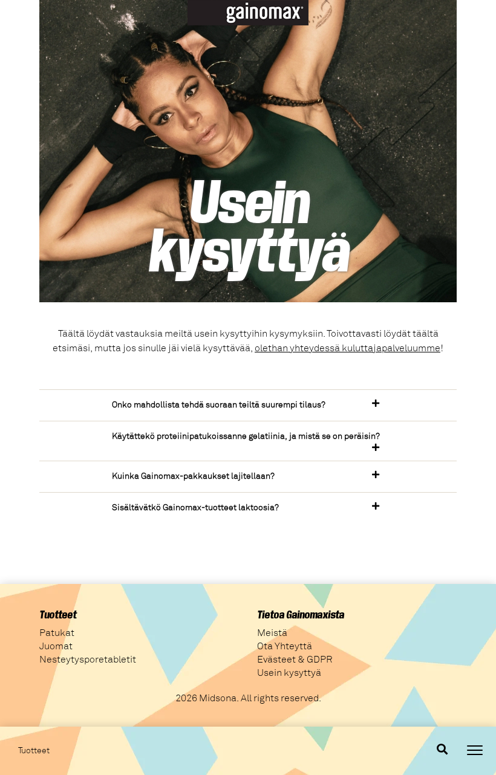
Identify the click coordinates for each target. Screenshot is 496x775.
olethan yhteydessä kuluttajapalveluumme (347, 348)
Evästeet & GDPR (295, 659)
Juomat (56, 646)
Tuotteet (34, 751)
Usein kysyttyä (289, 673)
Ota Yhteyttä (284, 646)
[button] (248, 405)
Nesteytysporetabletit (87, 659)
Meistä (272, 633)
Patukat (56, 633)
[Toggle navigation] (475, 750)
